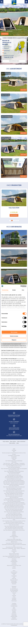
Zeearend (14, 612)
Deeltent (14, 534)
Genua (14, 570)
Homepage (14, 450)
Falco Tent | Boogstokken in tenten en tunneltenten (14, 471)
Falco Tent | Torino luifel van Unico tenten (14, 517)
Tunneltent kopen (14, 561)
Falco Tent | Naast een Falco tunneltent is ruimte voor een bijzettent (14, 468)
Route (5, 53)
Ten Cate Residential (14, 590)
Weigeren (14, 339)
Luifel (14, 577)
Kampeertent (14, 551)
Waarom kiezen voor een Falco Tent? (14, 565)
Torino (14, 596)
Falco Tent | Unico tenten (14, 524)
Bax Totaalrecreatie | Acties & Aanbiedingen (14, 460)
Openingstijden (7, 50)
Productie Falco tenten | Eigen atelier (14, 539)
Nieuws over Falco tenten (14, 553)
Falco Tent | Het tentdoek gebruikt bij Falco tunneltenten (14, 481)
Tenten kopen (14, 560)
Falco (14, 538)
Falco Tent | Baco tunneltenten (14, 467)
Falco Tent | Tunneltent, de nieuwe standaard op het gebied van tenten (14, 519)
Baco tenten (13, 441)
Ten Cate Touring (14, 591)
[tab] (10, 220)
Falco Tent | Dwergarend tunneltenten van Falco (14, 477)
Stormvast (14, 587)
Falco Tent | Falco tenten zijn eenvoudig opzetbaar (14, 480)
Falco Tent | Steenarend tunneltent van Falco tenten (14, 507)
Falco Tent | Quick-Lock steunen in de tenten (14, 496)
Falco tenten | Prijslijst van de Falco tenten (14, 543)
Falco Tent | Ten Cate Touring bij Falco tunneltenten (14, 511)
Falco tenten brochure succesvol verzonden (14, 540)
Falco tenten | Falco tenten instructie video (14, 547)
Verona (14, 608)
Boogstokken (14, 456)
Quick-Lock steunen (14, 579)
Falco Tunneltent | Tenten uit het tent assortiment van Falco (14, 521)
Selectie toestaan (14, 336)
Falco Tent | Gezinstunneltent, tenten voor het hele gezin (14, 486)
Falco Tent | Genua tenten (14, 485)
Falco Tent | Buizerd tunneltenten (14, 472)
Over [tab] (23, 290)
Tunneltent (14, 562)
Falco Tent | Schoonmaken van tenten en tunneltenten (14, 502)
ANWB (14, 449)
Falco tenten (6, 441)
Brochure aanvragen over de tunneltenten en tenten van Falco (14, 452)
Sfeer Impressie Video (14, 61)
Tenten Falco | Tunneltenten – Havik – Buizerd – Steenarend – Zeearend (14, 549)
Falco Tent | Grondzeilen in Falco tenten (14, 488)
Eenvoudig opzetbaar (14, 536)
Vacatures (14, 568)
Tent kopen (14, 559)
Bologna (14, 454)
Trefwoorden (14, 462)
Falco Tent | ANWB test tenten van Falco (14, 466)
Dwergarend (14, 535)
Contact (14, 566)
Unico (14, 607)
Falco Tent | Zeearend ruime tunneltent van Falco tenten (14, 530)
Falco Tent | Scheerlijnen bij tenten (14, 501)
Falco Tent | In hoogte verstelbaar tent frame (14, 522)
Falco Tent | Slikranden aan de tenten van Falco (14, 505)
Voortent (14, 611)
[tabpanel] (14, 19)
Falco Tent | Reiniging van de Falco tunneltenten (14, 498)
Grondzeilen (14, 573)
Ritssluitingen (14, 581)
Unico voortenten (21, 441)
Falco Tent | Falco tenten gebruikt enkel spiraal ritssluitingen (14, 504)
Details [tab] (14, 290)
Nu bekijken (4, 33)
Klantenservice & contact (9, 55)
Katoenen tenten (14, 616)
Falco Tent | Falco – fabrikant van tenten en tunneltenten (14, 483)
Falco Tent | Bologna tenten (14, 470)
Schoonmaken (14, 582)
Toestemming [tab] (5, 290)
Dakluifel (14, 532)
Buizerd (14, 459)
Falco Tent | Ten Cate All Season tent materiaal (14, 509)
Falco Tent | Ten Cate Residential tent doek (14, 510)
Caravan (14, 531)
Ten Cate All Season (14, 589)
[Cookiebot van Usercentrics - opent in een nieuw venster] (20, 286)
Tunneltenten (14, 564)
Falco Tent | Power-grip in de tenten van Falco (14, 494)
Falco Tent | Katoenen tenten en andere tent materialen (14, 490)
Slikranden (14, 583)
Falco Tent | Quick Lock (14, 497)
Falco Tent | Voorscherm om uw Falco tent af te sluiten (14, 523)
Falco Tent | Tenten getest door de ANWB (14, 514)
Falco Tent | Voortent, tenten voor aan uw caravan (14, 526)
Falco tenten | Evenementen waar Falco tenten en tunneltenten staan (14, 545)
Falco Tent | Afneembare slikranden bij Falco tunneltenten (14, 464)
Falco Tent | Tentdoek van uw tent (14, 513)
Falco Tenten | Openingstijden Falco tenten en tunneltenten (14, 556)
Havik (14, 574)
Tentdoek (14, 593)
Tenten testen (14, 615)
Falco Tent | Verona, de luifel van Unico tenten (14, 527)
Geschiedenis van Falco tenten (14, 455)
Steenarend (14, 586)
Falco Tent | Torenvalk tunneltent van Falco (14, 515)
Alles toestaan (14, 332)
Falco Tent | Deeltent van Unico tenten (14, 475)
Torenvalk (14, 595)
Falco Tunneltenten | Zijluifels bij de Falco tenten (14, 528)
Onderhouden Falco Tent (14, 555)
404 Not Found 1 (14, 541)
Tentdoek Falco (14, 619)
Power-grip (14, 578)
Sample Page (14, 458)
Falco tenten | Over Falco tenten (14, 557)
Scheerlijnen (14, 614)
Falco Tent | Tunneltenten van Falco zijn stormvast (14, 506)
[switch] (24, 318)
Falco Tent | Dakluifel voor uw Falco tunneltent (14, 476)
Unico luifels (12, 443)
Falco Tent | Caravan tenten (14, 473)
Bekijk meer (23, 90)
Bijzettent (14, 617)
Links (17, 443)
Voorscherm (14, 610)
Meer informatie (14, 215)
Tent (14, 594)
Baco (14, 451)
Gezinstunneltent (14, 572)
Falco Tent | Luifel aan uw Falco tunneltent (14, 492)
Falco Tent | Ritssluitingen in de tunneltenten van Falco (14, 500)
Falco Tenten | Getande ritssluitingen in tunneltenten (14, 484)
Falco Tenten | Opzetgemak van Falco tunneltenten (14, 493)
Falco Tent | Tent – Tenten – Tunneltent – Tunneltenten (14, 463)
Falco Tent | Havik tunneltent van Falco (14, 489)
